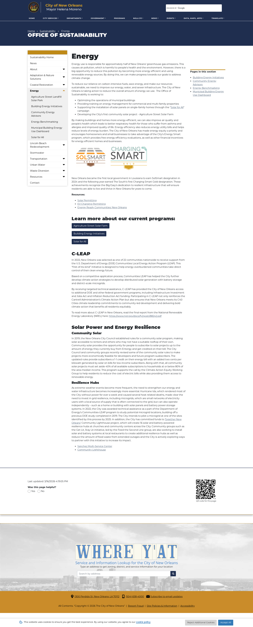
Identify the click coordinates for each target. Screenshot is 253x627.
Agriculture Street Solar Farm (90, 225)
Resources (36, 176)
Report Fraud (136, 605)
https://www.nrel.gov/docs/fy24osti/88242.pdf (135, 316)
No (42, 491)
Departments (74, 18)
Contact (35, 182)
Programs (119, 18)
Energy (34, 90)
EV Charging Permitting (91, 204)
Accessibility (187, 605)
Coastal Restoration (41, 84)
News (154, 18)
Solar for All (37, 137)
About (33, 69)
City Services (50, 18)
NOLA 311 (137, 18)
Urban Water (37, 164)
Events (170, 18)
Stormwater (37, 152)
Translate (217, 18)
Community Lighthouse (91, 449)
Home (32, 18)
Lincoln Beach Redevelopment (39, 145)
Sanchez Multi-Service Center (94, 446)
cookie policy (143, 622)
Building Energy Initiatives (46, 106)
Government (97, 18)
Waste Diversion (39, 170)
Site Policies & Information (162, 605)
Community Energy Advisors (43, 114)
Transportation (38, 158)
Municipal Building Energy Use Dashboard (46, 129)
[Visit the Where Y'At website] (126, 554)
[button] (63, 69)
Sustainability (47, 31)
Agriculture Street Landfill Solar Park (46, 98)
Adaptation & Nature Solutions (42, 77)
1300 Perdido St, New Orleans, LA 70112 (97, 596)
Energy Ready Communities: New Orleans (102, 207)
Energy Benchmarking (44, 121)
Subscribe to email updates (166, 596)
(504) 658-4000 (135, 596)
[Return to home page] (55, 7)
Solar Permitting (87, 200)
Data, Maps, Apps (193, 18)
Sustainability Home (42, 57)
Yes (33, 491)
